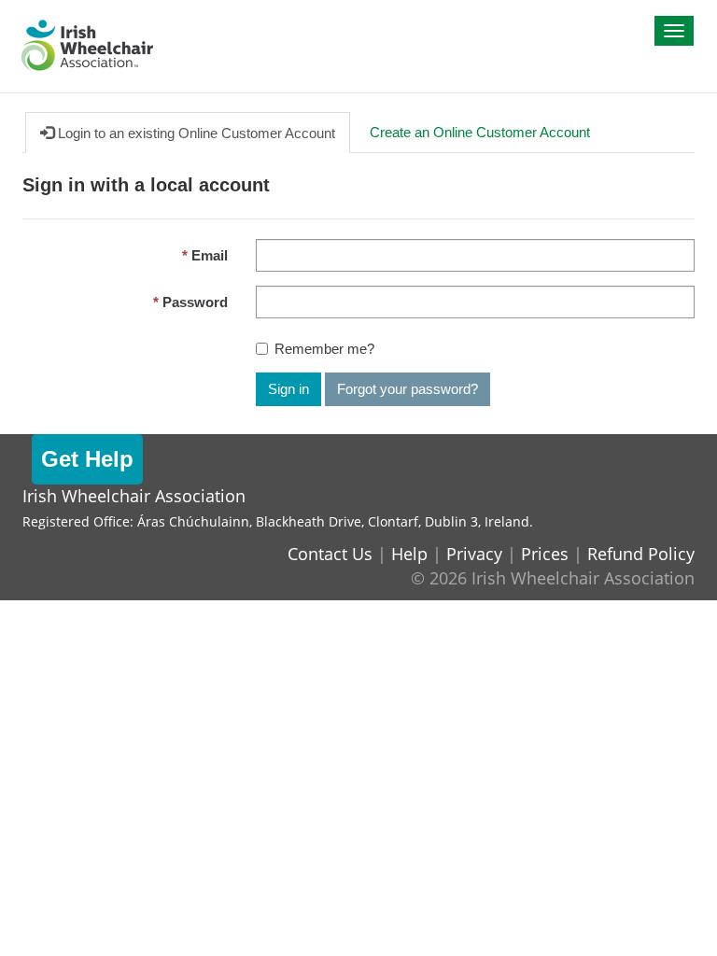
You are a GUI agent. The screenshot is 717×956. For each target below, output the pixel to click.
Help (409, 553)
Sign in (288, 389)
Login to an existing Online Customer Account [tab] (194, 133)
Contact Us (330, 553)
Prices (545, 553)
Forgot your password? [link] (407, 389)
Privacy (474, 553)
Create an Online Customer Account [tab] (480, 132)
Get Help (87, 458)
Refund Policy (641, 553)
